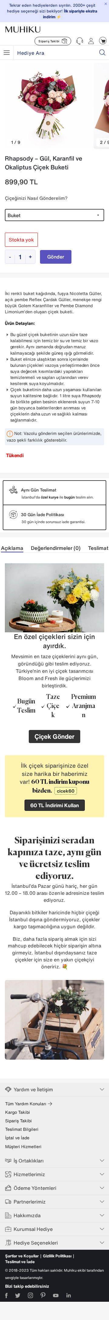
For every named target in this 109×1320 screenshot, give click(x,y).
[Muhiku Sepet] (103, 40)
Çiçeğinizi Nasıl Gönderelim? (36, 198)
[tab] (16, 548)
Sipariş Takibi (18, 1121)
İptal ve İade (17, 1138)
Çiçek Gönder (54, 736)
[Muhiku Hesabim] (91, 41)
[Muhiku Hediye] (7, 53)
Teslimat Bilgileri (21, 1129)
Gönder (55, 256)
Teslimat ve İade (20, 1262)
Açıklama (12, 548)
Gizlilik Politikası (57, 1256)
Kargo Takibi (17, 1112)
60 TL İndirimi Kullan (54, 805)
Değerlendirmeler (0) (56, 548)
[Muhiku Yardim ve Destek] (79, 41)
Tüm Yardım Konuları (25, 1104)
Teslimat (98, 548)
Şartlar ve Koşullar (22, 1256)
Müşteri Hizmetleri (23, 1147)
